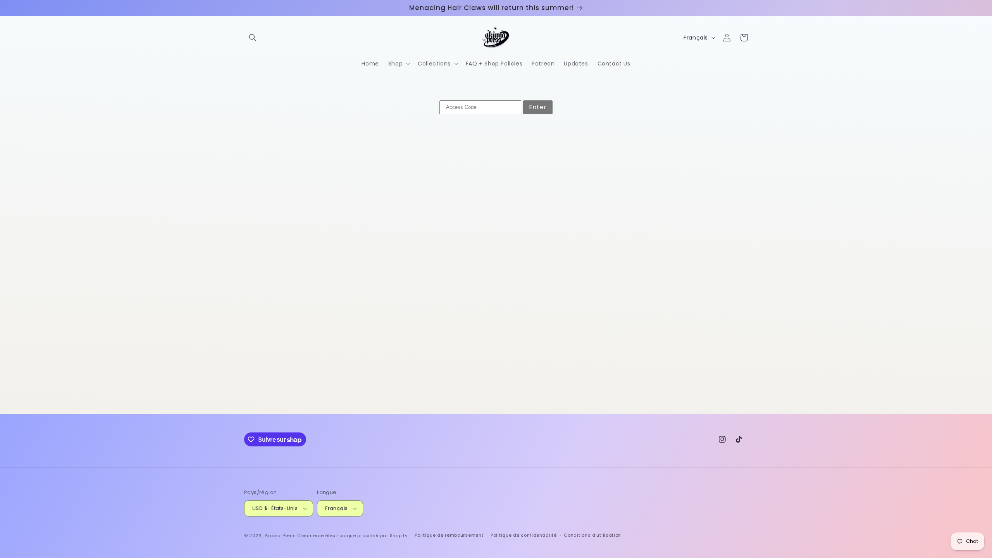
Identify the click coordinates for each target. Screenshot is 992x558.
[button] (252, 37)
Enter (538, 107)
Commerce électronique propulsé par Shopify (352, 535)
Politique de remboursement (449, 535)
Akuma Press (280, 535)
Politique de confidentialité (524, 535)
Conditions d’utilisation (592, 535)
